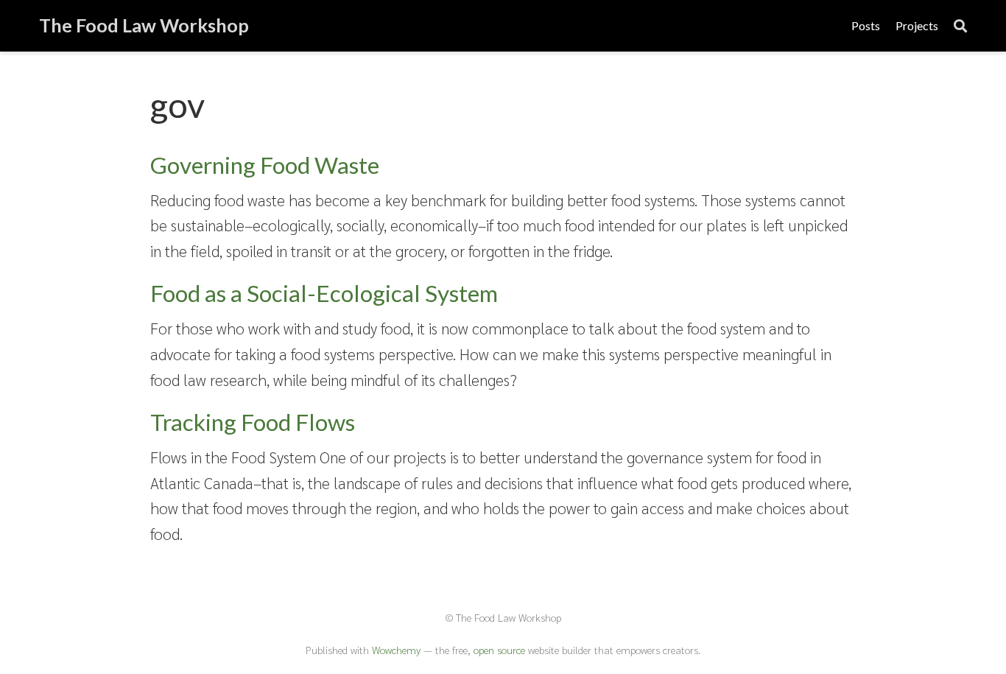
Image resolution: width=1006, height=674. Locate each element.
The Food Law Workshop (144, 25)
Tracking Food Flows (252, 422)
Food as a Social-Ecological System (324, 293)
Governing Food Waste (264, 165)
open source (499, 649)
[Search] (960, 26)
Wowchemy (396, 649)
